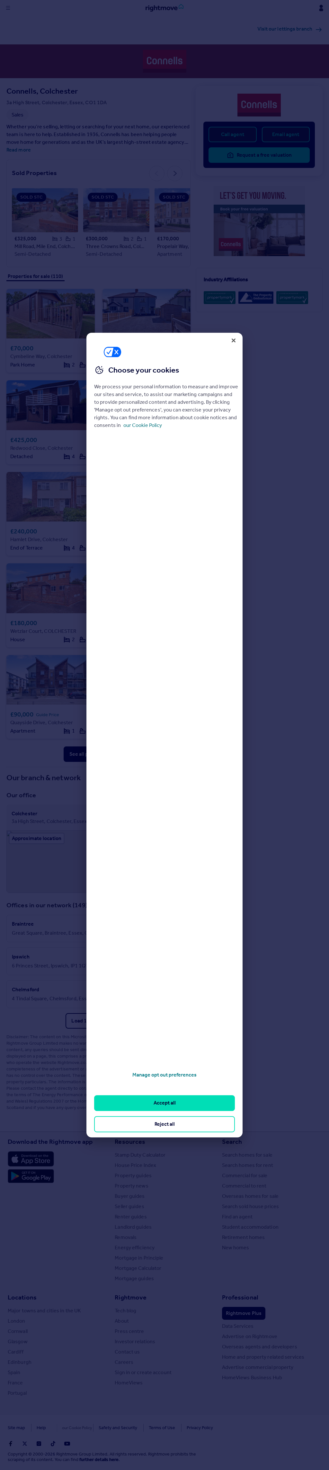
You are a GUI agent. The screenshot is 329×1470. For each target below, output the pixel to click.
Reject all (165, 1124)
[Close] (234, 340)
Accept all (165, 1103)
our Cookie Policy (142, 425)
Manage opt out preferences (164, 1075)
